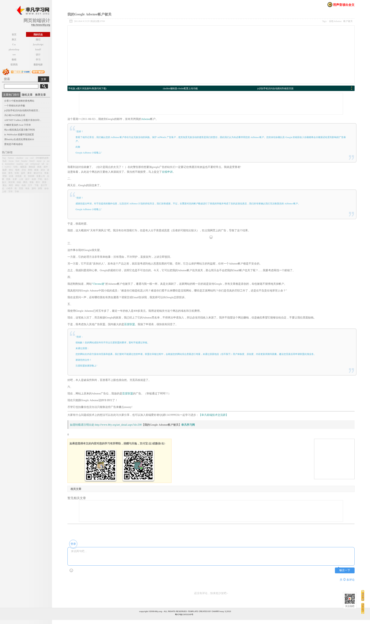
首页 (14, 34)
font (17, 160)
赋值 (36, 169)
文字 (30, 185)
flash (5, 160)
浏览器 (18, 175)
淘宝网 (11, 182)
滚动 (43, 169)
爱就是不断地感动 (13, 144)
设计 (38, 54)
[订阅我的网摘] (6, 71)
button (11, 157)
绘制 (17, 172)
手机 (40, 179)
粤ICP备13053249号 (184, 614)
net (26, 163)
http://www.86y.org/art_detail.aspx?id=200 (118, 424)
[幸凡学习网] (32, 10)
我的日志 (38, 34)
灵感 (11, 175)
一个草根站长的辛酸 (14, 105)
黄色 (10, 172)
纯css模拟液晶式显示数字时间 (19, 129)
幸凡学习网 (188, 425)
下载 (36, 185)
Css (14, 44)
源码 (34, 188)
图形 (44, 182)
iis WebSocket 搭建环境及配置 (19, 134)
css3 (32, 157)
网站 (17, 185)
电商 (17, 169)
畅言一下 (344, 570)
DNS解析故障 (42, 157)
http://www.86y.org (40, 25)
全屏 (15, 179)
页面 (21, 188)
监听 (23, 172)
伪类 (24, 185)
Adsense (145, 119)
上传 (21, 179)
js (44, 160)
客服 (46, 172)
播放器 (32, 166)
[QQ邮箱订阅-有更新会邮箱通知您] (38, 71)
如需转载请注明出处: (82, 424)
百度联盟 (129, 324)
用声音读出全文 (344, 4)
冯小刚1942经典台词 (14, 115)
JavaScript (38, 44)
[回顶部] (362, 595)
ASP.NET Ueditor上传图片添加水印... (22, 119)
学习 (38, 59)
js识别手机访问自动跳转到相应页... (22, 110)
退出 (5, 185)
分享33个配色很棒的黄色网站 (19, 100)
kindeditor (9, 163)
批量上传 (40, 175)
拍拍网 (31, 175)
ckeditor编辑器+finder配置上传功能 (180, 88)
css (26, 157)
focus (11, 160)
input (39, 160)
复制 (30, 169)
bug (4, 157)
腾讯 (25, 182)
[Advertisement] (211, 55)
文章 (43, 79)
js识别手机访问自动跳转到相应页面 (275, 88)
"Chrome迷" (98, 283)
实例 (34, 179)
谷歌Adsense (335, 21)
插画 (39, 166)
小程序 (9, 188)
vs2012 (8, 166)
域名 (27, 188)
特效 (19, 182)
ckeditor (19, 157)
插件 (46, 166)
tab (43, 163)
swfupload (35, 163)
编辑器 (23, 166)
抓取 (40, 188)
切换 (8, 179)
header (24, 160)
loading (20, 163)
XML (15, 166)
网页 (11, 185)
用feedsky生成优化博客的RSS (19, 139)
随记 (38, 39)
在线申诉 (167, 171)
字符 (10, 191)
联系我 (14, 64)
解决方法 (38, 172)
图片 (38, 182)
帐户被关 (348, 21)
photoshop (14, 49)
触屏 (5, 169)
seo (14, 54)
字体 (17, 191)
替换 (31, 182)
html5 (38, 49)
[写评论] (362, 608)
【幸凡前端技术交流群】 (213, 415)
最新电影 (38, 64)
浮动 (24, 169)
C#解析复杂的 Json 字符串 (17, 124)
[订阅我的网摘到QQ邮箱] (21, 71)
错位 (11, 169)
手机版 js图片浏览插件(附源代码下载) (87, 88)
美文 (14, 39)
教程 (14, 59)
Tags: (337, 21)
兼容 (29, 172)
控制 (5, 175)
